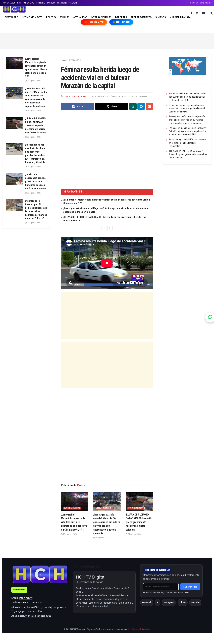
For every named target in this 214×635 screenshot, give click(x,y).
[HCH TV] (40, 574)
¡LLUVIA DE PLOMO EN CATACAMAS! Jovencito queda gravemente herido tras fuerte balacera (139, 522)
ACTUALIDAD (80, 17)
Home (64, 60)
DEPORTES (121, 17)
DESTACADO (11, 17)
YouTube (195, 602)
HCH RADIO (40, 3)
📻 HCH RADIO (121, 22)
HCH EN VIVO (28, 3)
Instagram (169, 602)
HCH (19, 3)
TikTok (182, 602)
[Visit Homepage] (14, 9)
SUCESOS (160, 17)
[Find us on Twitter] (197, 13)
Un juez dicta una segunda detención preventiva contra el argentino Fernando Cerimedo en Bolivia (187, 108)
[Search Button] (211, 13)
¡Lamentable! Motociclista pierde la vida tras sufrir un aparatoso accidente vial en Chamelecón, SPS (74, 522)
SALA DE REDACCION (75, 96)
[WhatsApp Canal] (210, 317)
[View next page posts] (110, 228)
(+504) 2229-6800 (32, 602)
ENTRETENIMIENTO (141, 17)
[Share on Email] (149, 106)
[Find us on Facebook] (191, 13)
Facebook (146, 602)
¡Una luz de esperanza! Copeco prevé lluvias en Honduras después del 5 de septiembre (35, 181)
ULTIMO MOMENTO (32, 17)
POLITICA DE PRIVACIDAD (67, 3)
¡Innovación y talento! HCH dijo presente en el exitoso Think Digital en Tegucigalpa (187, 142)
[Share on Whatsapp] (133, 106)
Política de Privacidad (139, 629)
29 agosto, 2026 (70, 534)
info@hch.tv (25, 597)
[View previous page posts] (103, 228)
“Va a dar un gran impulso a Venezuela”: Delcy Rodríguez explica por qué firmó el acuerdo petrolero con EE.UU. (187, 131)
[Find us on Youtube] (203, 13)
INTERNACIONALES (101, 17)
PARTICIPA (51, 3)
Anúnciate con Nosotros (37, 615)
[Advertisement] (107, 40)
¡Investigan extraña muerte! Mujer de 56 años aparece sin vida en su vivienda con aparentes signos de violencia (187, 119)
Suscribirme (190, 586)
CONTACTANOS (9, 3)
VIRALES (65, 17)
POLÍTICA (51, 17)
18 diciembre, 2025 (100, 96)
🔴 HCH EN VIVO (94, 22)
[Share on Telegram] (141, 106)
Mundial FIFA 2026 (180, 17)
